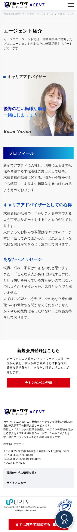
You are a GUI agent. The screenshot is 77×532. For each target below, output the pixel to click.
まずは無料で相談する (37, 524)
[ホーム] (24, 5)
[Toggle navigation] (71, 5)
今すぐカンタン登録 (38, 382)
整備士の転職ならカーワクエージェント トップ (29, 14)
